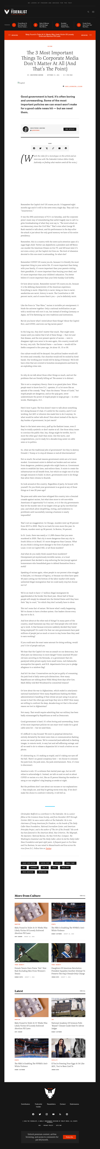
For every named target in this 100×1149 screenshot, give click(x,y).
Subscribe (69, 1137)
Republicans (42, 872)
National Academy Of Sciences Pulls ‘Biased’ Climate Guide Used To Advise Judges (67, 1026)
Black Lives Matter (29, 863)
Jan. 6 (45, 867)
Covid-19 (57, 863)
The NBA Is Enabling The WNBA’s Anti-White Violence (68, 929)
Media (54, 867)
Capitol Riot (45, 863)
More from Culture (28, 896)
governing (34, 867)
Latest (19, 991)
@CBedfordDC (36, 130)
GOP (24, 867)
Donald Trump (70, 863)
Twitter (48, 848)
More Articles (69, 129)
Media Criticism (28, 872)
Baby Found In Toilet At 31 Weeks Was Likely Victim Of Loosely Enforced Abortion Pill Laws (31, 930)
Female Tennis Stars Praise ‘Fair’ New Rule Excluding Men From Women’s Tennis (30, 971)
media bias (65, 867)
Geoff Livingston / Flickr (73, 86)
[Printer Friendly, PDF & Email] (66, 148)
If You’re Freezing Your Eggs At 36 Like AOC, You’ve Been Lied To (67, 1065)
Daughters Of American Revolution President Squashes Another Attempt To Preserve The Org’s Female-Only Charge (68, 971)
